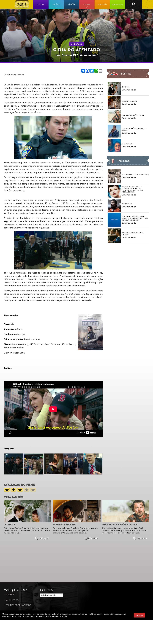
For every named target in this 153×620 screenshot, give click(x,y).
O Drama (9, 524)
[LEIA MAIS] (27, 511)
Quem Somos (12, 600)
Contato (10, 594)
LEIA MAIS (44, 538)
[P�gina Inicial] (22, 4)
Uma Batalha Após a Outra (119, 524)
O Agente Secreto (64, 524)
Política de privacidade (18, 605)
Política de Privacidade (56, 616)
